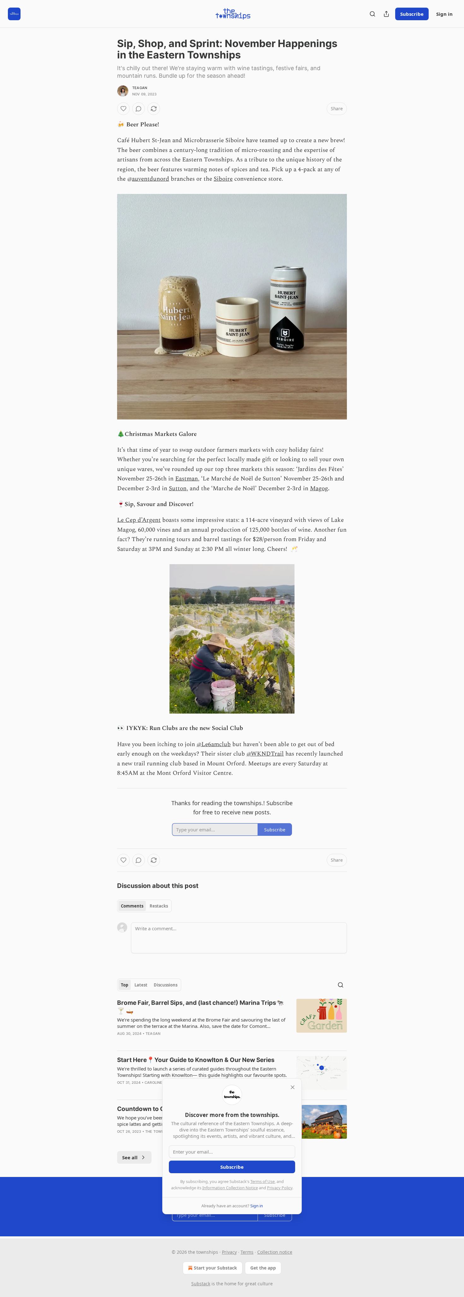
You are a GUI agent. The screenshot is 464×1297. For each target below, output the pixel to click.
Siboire (223, 179)
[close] (293, 1087)
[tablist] (144, 906)
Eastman (186, 478)
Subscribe (412, 14)
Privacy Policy (279, 1188)
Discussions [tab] (165, 985)
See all (130, 1157)
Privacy (229, 1252)
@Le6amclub (214, 744)
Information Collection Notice (230, 1188)
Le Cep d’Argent (139, 520)
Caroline (154, 1082)
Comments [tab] (132, 906)
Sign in (444, 14)
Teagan (139, 88)
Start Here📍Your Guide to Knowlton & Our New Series (196, 1060)
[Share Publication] (386, 14)
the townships (160, 1131)
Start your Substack (215, 1268)
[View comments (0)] (138, 108)
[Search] (372, 14)
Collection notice (274, 1252)
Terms (247, 1252)
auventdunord (150, 179)
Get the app (263, 1268)
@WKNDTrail (265, 753)
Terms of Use (262, 1181)
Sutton (178, 488)
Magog (319, 488)
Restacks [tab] (159, 906)
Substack (200, 1284)
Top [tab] (124, 985)
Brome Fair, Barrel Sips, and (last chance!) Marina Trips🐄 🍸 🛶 (200, 1007)
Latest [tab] (140, 985)
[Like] (123, 108)
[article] (232, 1022)
